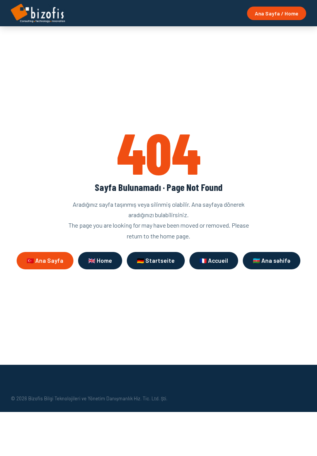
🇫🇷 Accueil (213, 260)
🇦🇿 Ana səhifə (271, 260)
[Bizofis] (38, 13)
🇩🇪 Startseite (156, 260)
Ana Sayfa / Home (276, 13)
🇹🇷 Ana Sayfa (45, 260)
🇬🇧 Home (100, 260)
